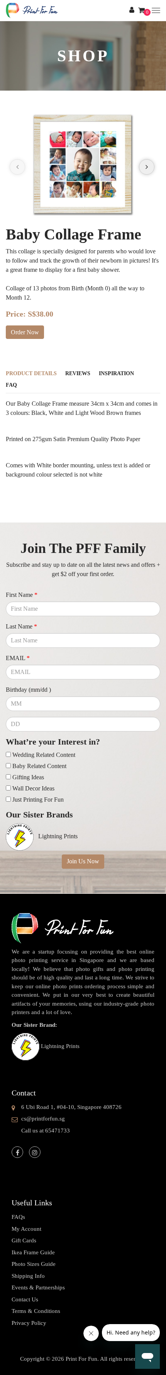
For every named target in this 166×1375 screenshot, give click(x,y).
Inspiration (116, 373)
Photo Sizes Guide (34, 1264)
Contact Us (25, 1299)
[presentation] (17, 167)
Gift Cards (24, 1240)
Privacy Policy (29, 1323)
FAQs (18, 1217)
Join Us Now (83, 861)
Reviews (77, 373)
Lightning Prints (60, 1046)
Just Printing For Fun (38, 799)
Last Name (21, 626)
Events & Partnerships (38, 1287)
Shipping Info (28, 1276)
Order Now (25, 332)
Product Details (31, 373)
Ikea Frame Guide (33, 1252)
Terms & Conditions (36, 1311)
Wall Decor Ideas (33, 788)
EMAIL (18, 658)
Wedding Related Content (43, 755)
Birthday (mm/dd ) (28, 689)
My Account (26, 1229)
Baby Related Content (39, 766)
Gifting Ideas (28, 777)
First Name (21, 594)
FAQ (11, 385)
